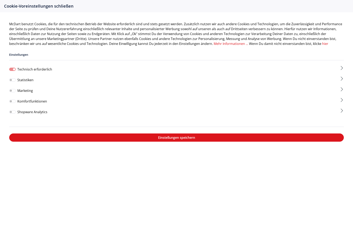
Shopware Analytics (32, 112)
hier (325, 43)
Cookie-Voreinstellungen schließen (39, 6)
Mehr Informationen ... (231, 43)
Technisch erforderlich (34, 69)
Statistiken (25, 80)
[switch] (12, 80)
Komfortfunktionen (32, 101)
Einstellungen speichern (176, 137)
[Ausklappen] (342, 68)
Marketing (25, 90)
